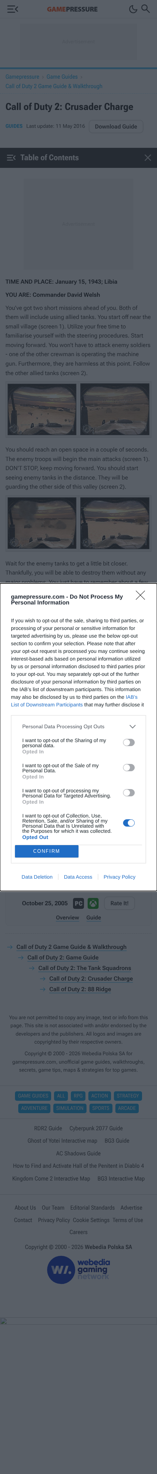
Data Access (78, 877)
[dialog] (78, 737)
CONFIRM (46, 851)
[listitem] (78, 726)
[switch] (129, 742)
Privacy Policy (119, 877)
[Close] (143, 597)
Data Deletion (37, 877)
